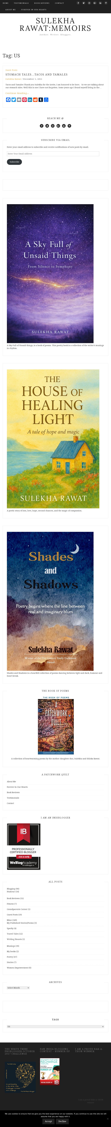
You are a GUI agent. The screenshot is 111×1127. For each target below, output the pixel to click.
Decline (62, 1121)
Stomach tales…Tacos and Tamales (37, 74)
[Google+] (95, 3)
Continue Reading (17, 93)
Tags (55, 1019)
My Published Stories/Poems (20, 923)
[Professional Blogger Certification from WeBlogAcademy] (24, 846)
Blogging (11, 889)
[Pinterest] (106, 3)
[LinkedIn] (100, 3)
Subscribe (14, 162)
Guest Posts (11, 70)
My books (11, 951)
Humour (11, 892)
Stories (10, 962)
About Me (10, 10)
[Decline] (107, 1118)
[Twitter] (84, 3)
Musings (11, 946)
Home (6, 3)
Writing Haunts (14, 939)
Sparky (10, 928)
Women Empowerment (17, 968)
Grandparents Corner (17, 909)
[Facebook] (78, 3)
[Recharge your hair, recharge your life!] (50, 1071)
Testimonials (21, 3)
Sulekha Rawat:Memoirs (55, 24)
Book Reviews (42, 3)
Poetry (10, 957)
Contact (59, 3)
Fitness (10, 904)
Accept (48, 1121)
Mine (9, 920)
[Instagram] (89, 3)
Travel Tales (13, 934)
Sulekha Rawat (13, 79)
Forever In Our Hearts (34, 10)
